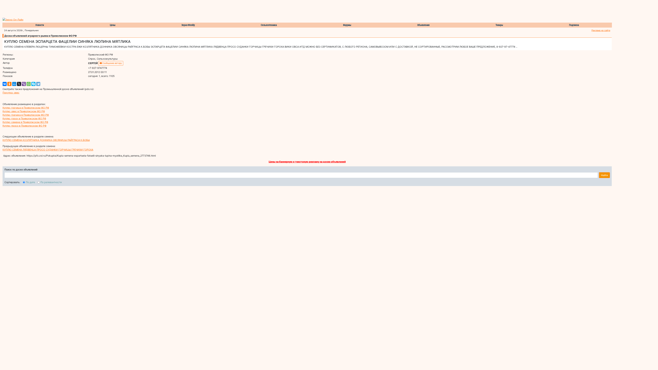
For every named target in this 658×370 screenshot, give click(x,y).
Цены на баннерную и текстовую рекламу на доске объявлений (307, 161)
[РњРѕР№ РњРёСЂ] (14, 84)
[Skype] (33, 84)
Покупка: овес (11, 92)
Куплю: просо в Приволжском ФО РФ (24, 125)
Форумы (347, 25)
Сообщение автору (112, 63)
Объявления (423, 25)
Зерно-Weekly (188, 25)
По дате (30, 182)
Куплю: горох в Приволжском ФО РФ (24, 118)
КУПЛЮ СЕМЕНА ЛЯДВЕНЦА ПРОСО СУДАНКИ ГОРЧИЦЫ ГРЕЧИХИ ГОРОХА (48, 149)
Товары (499, 25)
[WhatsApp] (29, 84)
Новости (39, 25)
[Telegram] (38, 84)
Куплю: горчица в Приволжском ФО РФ (26, 107)
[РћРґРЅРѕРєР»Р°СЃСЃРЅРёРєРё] (9, 84)
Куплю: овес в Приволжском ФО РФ (24, 111)
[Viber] (24, 84)
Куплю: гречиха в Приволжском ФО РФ (26, 114)
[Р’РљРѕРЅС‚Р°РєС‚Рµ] (5, 84)
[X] (19, 84)
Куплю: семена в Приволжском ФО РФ (25, 122)
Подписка (574, 25)
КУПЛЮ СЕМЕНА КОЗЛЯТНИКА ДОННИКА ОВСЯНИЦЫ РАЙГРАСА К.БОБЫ (46, 140)
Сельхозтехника (269, 25)
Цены (112, 25)
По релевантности (51, 182)
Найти (604, 175)
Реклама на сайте (601, 30)
